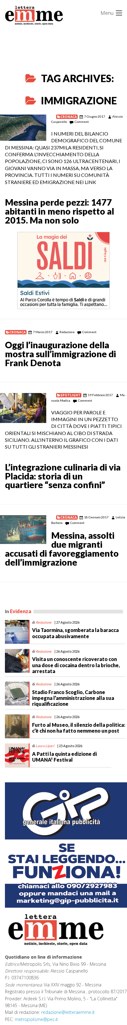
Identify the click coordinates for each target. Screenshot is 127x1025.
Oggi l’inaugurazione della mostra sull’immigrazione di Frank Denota (60, 354)
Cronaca (68, 117)
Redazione (67, 332)
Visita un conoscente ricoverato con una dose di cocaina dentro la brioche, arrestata (76, 665)
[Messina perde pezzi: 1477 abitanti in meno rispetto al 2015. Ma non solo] (23, 128)
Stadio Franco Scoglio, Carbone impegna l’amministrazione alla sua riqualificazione (73, 698)
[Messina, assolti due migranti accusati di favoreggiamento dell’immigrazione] (23, 529)
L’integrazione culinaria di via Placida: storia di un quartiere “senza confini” (63, 476)
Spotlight (70, 395)
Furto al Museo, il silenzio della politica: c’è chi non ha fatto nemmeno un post (78, 728)
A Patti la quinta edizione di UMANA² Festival (64, 757)
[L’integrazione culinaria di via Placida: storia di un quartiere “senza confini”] (23, 408)
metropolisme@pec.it (36, 1019)
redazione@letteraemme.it (68, 1012)
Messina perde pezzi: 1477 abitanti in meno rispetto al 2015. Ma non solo (59, 211)
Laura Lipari (45, 746)
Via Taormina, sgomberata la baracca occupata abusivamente (75, 633)
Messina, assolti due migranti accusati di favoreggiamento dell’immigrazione (62, 548)
